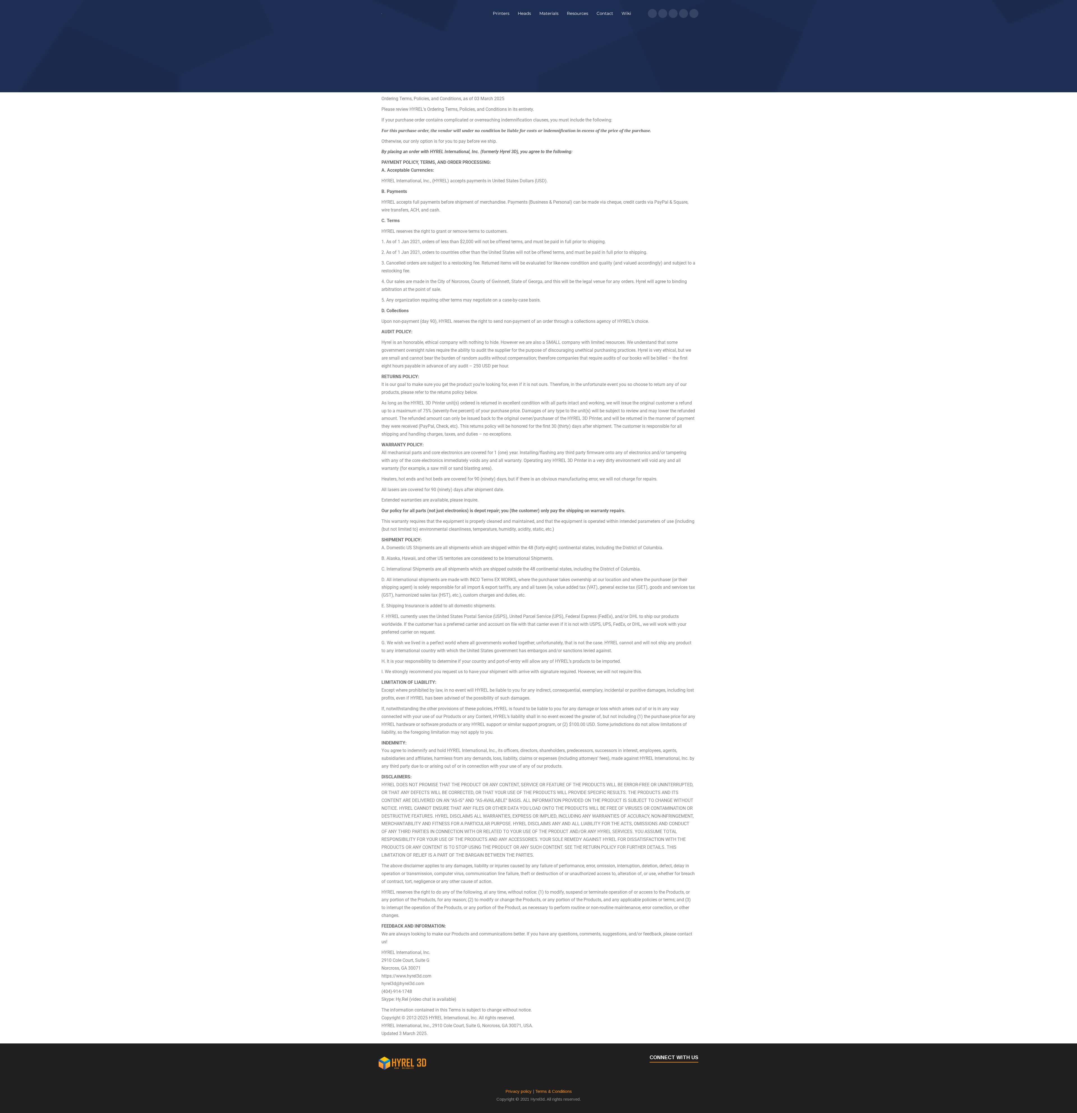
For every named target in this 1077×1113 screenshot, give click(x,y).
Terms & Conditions (553, 1091)
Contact (605, 13)
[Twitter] (662, 13)
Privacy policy (518, 1091)
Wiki (626, 13)
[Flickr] (693, 13)
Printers (501, 13)
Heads (524, 13)
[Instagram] (673, 13)
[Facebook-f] (652, 13)
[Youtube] (683, 13)
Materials (548, 13)
